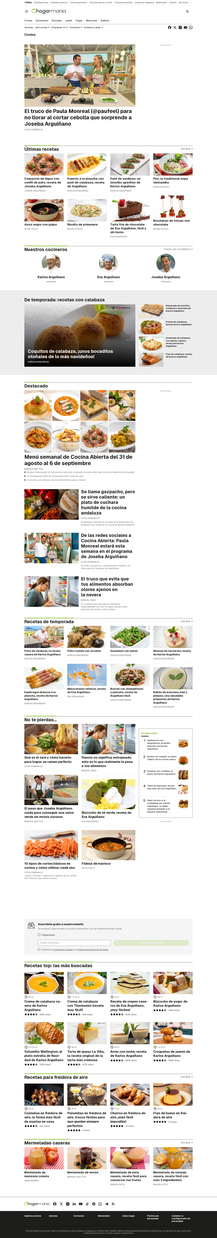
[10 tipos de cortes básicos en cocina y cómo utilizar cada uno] (51, 845)
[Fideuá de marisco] (108, 845)
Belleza (105, 20)
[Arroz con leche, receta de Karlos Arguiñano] (130, 1033)
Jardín (68, 20)
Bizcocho (183, 2)
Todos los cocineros (177, 249)
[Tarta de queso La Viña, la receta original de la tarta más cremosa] (87, 1033)
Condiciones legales (63, 949)
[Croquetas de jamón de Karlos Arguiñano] (173, 1033)
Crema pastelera (78, 2)
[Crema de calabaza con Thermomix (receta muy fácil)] (87, 983)
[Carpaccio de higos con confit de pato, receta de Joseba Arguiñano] (44, 164)
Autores (53, 1216)
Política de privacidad (153, 1217)
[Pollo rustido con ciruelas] (87, 637)
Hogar (79, 20)
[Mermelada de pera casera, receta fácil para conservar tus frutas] (130, 1158)
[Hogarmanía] (51, 11)
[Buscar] (187, 11)
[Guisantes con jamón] (130, 637)
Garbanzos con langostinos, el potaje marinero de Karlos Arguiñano (158, 744)
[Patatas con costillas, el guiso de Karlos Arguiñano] (183, 775)
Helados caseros (59, 2)
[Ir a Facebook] (169, 27)
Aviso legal (128, 1216)
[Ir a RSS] (113, 1204)
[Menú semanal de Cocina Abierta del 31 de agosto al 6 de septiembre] (79, 421)
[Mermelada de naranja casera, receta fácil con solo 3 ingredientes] (173, 1158)
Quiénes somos (32, 1216)
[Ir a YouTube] (185, 27)
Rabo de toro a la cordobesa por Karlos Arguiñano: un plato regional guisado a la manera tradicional (158, 806)
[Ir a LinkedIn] (74, 1204)
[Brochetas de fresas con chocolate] (173, 206)
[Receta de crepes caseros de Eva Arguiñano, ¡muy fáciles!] (130, 983)
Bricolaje (57, 20)
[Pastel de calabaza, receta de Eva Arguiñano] (151, 327)
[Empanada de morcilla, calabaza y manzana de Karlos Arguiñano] (151, 311)
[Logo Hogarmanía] (36, 1204)
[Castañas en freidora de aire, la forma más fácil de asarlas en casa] (44, 1095)
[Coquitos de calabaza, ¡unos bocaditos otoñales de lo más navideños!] (79, 335)
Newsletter (104, 1216)
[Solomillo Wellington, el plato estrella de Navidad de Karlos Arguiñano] (44, 1033)
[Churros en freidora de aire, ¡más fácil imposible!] (130, 1095)
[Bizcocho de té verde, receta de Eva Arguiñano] (108, 794)
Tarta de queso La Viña (100, 2)
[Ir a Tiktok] (87, 1204)
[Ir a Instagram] (180, 27)
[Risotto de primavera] (87, 210)
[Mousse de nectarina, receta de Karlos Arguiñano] (173, 637)
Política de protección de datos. (93, 949)
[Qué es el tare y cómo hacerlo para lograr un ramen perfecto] (51, 739)
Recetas (29, 27)
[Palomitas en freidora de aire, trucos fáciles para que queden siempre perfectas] (87, 1095)
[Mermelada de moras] (87, 1158)
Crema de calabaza (144, 2)
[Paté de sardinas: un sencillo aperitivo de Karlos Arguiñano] (130, 164)
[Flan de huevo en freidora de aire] (173, 1095)
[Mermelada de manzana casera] (44, 1158)
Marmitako (161, 2)
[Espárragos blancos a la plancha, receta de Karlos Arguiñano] (44, 678)
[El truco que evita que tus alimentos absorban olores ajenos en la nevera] (51, 591)
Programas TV (58, 27)
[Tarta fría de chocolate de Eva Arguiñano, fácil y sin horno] (130, 210)
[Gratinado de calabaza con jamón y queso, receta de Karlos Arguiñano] (151, 343)
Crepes (173, 2)
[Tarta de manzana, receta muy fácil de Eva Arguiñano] (183, 789)
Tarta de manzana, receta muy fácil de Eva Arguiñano (161, 787)
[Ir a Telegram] (106, 1204)
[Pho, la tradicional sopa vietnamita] (173, 164)
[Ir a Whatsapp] (191, 27)
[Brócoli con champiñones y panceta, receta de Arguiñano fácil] (130, 675)
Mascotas (91, 20)
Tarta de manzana (123, 2)
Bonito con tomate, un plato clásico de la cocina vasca (161, 758)
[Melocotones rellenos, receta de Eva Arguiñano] (87, 675)
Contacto (79, 1216)
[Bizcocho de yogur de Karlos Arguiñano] (173, 983)
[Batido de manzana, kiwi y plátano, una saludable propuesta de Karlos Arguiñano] (173, 678)
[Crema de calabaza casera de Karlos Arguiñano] (44, 983)
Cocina (28, 20)
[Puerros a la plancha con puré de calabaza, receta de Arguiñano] (87, 164)
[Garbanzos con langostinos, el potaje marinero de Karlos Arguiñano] (183, 744)
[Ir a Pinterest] (94, 1204)
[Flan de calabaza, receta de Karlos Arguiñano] (151, 360)
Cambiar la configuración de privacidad (181, 1219)
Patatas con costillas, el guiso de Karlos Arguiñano (161, 772)
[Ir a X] (175, 27)
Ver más (186, 148)
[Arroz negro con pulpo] (44, 210)
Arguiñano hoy (41, 2)
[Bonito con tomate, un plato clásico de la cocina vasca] (183, 760)
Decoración (42, 20)
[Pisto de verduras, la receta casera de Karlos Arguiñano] (44, 637)
